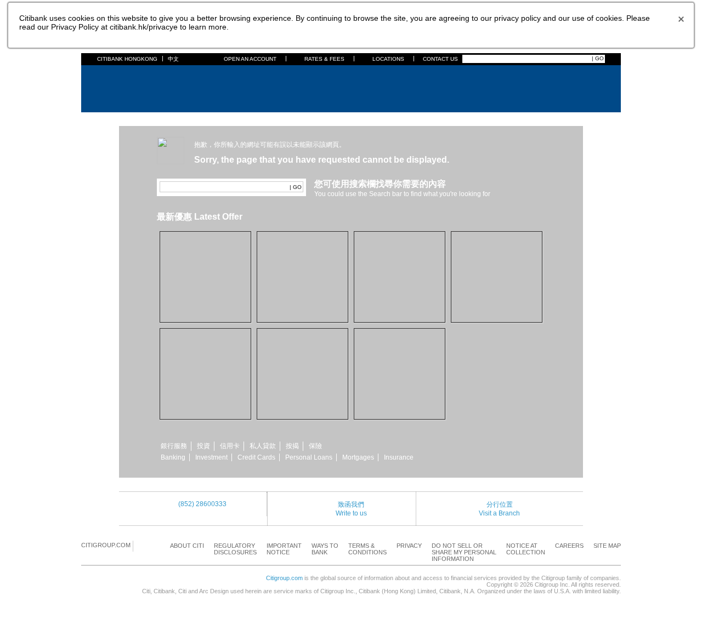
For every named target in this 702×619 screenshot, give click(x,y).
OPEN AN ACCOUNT (250, 59)
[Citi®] (133, 87)
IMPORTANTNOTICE (284, 548)
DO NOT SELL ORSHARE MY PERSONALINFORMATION (464, 552)
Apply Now (205, 312)
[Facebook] (142, 546)
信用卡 (230, 446)
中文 (173, 59)
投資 (203, 446)
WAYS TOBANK (325, 548)
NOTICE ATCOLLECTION (525, 548)
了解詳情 (205, 359)
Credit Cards (256, 457)
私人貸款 (263, 446)
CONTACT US (440, 59)
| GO (598, 58)
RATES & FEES (324, 59)
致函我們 (351, 504)
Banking (173, 457)
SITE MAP (607, 545)
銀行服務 (174, 446)
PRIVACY (409, 545)
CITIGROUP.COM (106, 545)
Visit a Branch (499, 513)
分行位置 (499, 504)
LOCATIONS (388, 59)
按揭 (292, 446)
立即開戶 (205, 272)
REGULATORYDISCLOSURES (235, 548)
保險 (315, 446)
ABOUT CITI (187, 545)
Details (205, 391)
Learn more (398, 408)
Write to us (351, 513)
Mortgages (358, 457)
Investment (211, 457)
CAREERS (569, 545)
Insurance (399, 457)
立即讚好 (302, 369)
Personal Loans (308, 457)
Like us (302, 401)
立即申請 (302, 258)
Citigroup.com (284, 578)
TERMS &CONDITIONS (367, 548)
